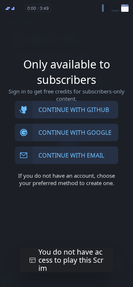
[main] (66, 143)
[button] (105, 8)
